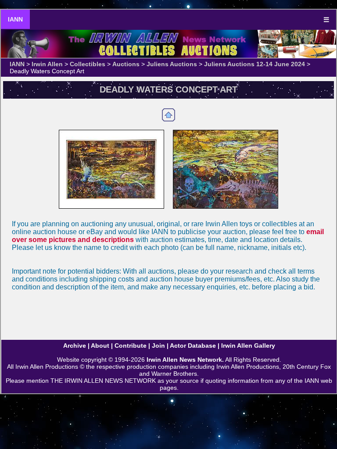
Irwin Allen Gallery (248, 345)
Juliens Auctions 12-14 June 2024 (254, 64)
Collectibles (87, 64)
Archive (74, 345)
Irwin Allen (47, 64)
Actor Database (193, 345)
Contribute (131, 345)
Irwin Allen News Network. (185, 359)
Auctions (126, 64)
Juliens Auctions (172, 64)
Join (158, 345)
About (100, 345)
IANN (15, 19)
